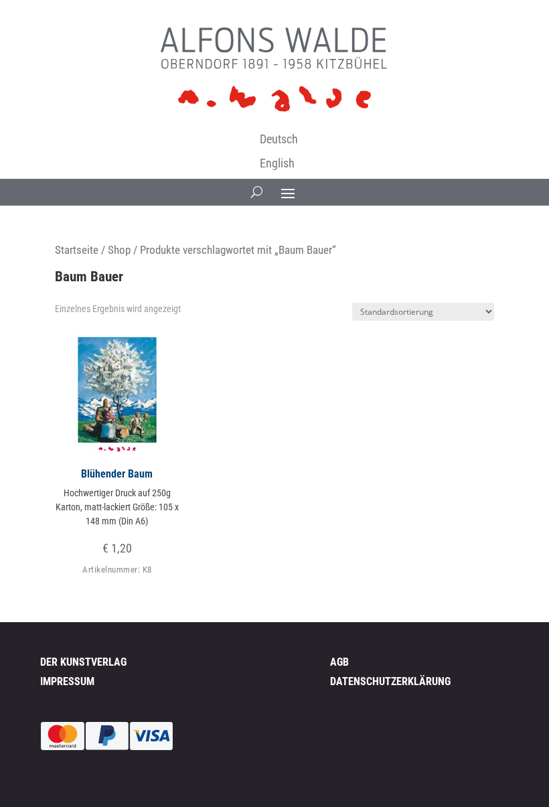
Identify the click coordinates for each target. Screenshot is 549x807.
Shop (119, 250)
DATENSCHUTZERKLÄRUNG (390, 681)
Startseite (76, 250)
